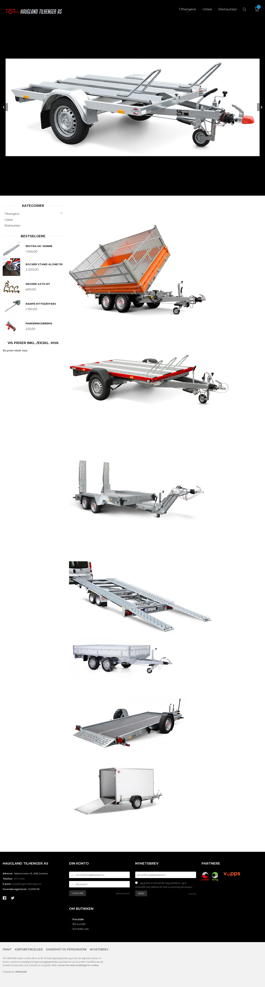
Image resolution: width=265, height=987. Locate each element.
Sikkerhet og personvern (66, 949)
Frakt (7, 949)
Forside (78, 919)
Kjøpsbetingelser (29, 949)
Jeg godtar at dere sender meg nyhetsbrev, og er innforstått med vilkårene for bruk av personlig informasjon (163, 885)
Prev (4, 107)
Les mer (192, 893)
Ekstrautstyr (12, 225)
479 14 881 (19, 878)
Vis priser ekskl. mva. (15, 350)
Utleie (9, 219)
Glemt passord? (123, 893)
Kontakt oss (80, 929)
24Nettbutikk (21, 971)
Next (261, 107)
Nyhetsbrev (99, 949)
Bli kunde (78, 924)
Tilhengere (12, 213)
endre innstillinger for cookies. (84, 965)
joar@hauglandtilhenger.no (26, 883)
